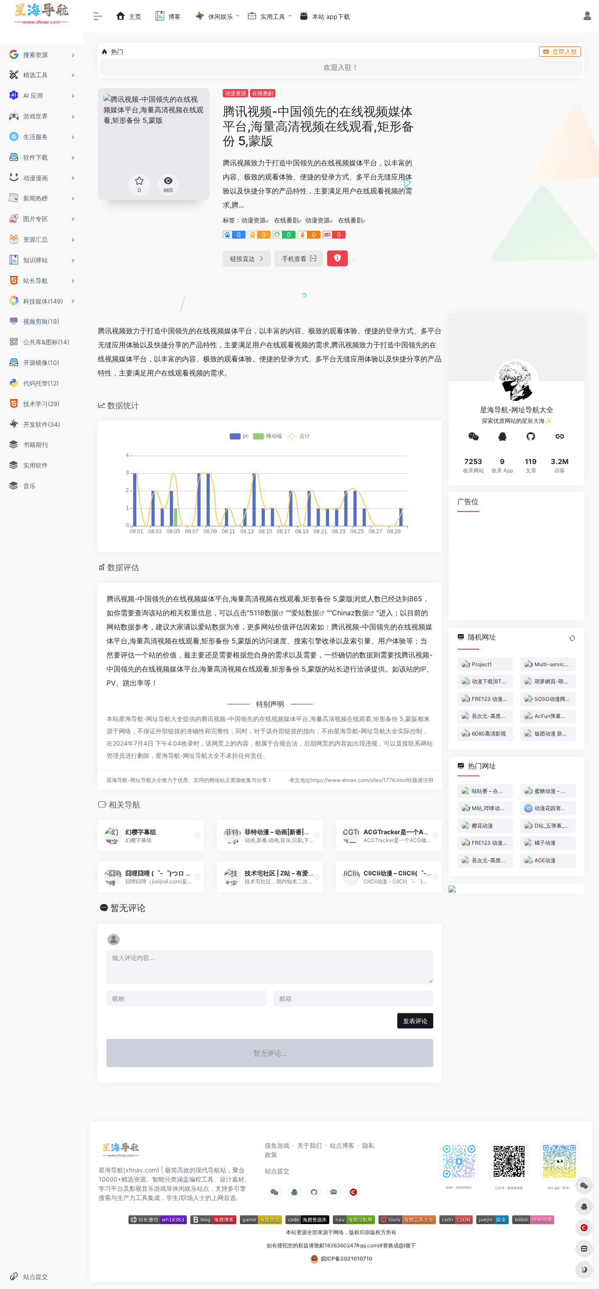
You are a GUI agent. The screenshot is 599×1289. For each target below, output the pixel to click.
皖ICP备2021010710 (346, 1258)
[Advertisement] (517, 566)
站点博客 (342, 1145)
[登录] (587, 17)
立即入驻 (565, 51)
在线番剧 (262, 93)
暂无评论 (128, 908)
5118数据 (264, 612)
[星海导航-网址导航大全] (121, 1152)
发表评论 (415, 1021)
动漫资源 (235, 93)
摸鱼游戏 (277, 1145)
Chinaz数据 (350, 612)
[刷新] (572, 638)
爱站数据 (305, 612)
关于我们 (309, 1145)
